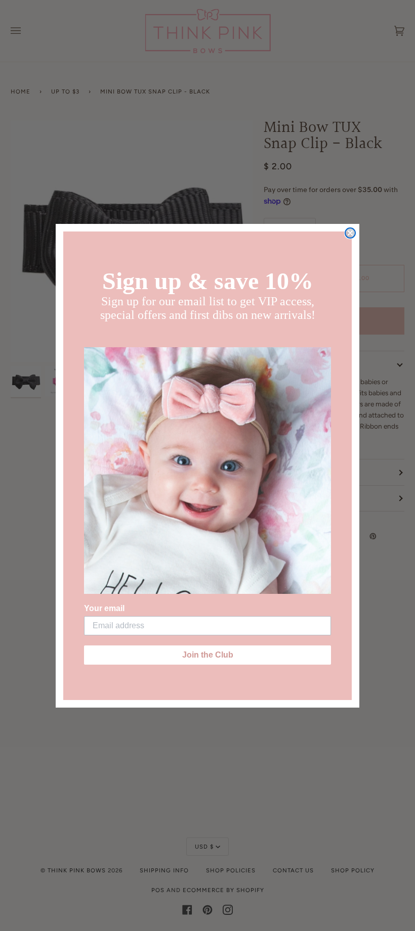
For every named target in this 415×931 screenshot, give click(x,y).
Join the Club (207, 654)
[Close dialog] (350, 233)
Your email (104, 608)
